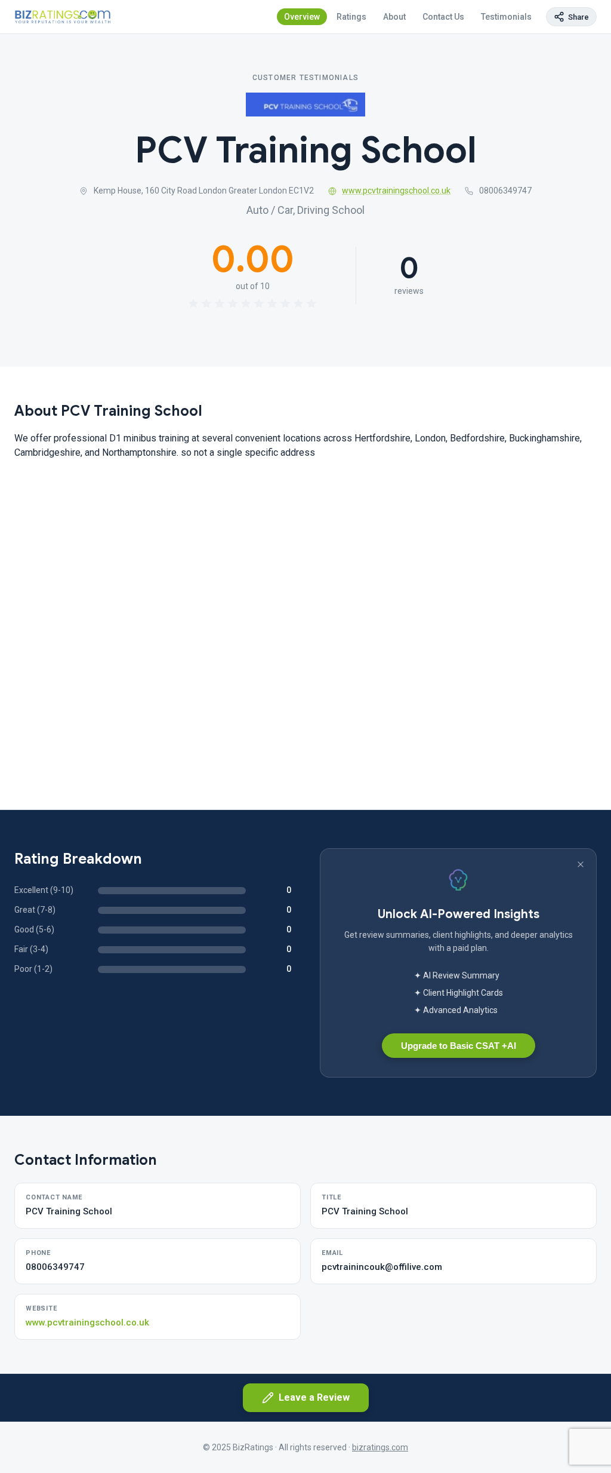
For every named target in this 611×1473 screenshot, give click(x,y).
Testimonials (506, 17)
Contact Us (443, 17)
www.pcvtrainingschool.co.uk (396, 190)
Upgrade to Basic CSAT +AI (458, 1046)
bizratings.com (380, 1447)
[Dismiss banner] (580, 864)
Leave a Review (314, 1397)
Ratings (351, 17)
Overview (302, 17)
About (394, 17)
